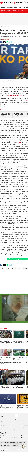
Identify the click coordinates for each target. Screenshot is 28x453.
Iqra (11, 421)
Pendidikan (9, 10)
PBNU (20, 142)
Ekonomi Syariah (12, 7)
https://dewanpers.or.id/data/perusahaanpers (11, 445)
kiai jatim (8, 268)
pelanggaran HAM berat (15, 95)
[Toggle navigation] (1, 2)
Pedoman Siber (24, 435)
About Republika (4, 435)
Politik (8, 26)
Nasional (3, 10)
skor (20, 7)
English (22, 427)
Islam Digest (24, 421)
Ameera (2, 419)
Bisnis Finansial (24, 425)
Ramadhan (13, 429)
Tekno (12, 425)
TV (0, 429)
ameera (3, 7)
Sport (14, 10)
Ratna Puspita (5, 39)
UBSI (25, 10)
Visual (12, 427)
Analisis (12, 423)
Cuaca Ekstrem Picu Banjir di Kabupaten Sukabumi (5, 115)
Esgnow (2, 427)
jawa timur (14, 268)
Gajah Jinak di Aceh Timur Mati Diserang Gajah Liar (19, 115)
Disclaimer (2, 437)
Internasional (20, 10)
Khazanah (2, 421)
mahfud (2, 268)
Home (1, 26)
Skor (22, 419)
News (5, 26)
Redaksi (12, 435)
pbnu (20, 268)
